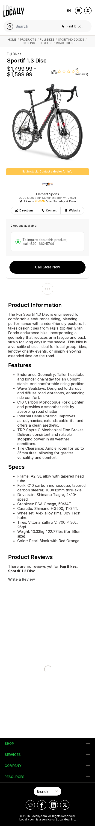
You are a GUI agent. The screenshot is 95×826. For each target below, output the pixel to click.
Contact (51, 210)
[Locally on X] (64, 805)
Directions (26, 210)
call (38, 244)
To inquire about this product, (44, 242)
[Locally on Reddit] (30, 805)
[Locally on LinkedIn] (53, 805)
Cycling (29, 43)
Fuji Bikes (47, 39)
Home (12, 39)
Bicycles (45, 43)
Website (74, 210)
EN (68, 10)
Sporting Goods (71, 39)
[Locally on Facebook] (41, 805)
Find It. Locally (76, 26)
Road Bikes (64, 43)
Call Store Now (47, 267)
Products (28, 39)
